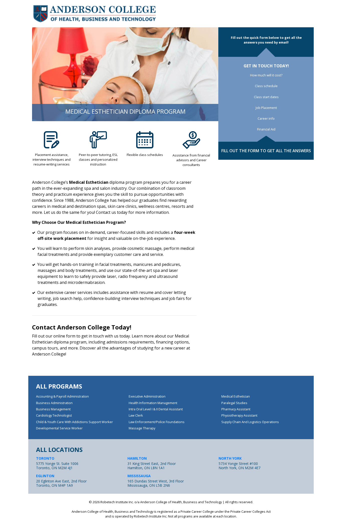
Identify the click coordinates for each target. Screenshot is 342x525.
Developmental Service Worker (59, 428)
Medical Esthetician (235, 396)
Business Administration (54, 403)
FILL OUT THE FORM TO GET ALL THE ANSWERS (266, 150)
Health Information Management (153, 403)
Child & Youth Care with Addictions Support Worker (74, 422)
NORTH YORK (230, 458)
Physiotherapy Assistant (239, 415)
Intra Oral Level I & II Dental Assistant (156, 409)
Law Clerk (136, 415)
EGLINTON (45, 475)
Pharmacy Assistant (235, 409)
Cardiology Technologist (54, 415)
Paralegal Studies (234, 403)
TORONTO (45, 458)
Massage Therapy (142, 428)
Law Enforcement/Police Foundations (157, 422)
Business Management (53, 409)
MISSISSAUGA (139, 475)
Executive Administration (147, 396)
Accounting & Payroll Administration (62, 396)
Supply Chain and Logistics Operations (250, 422)
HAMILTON (137, 458)
